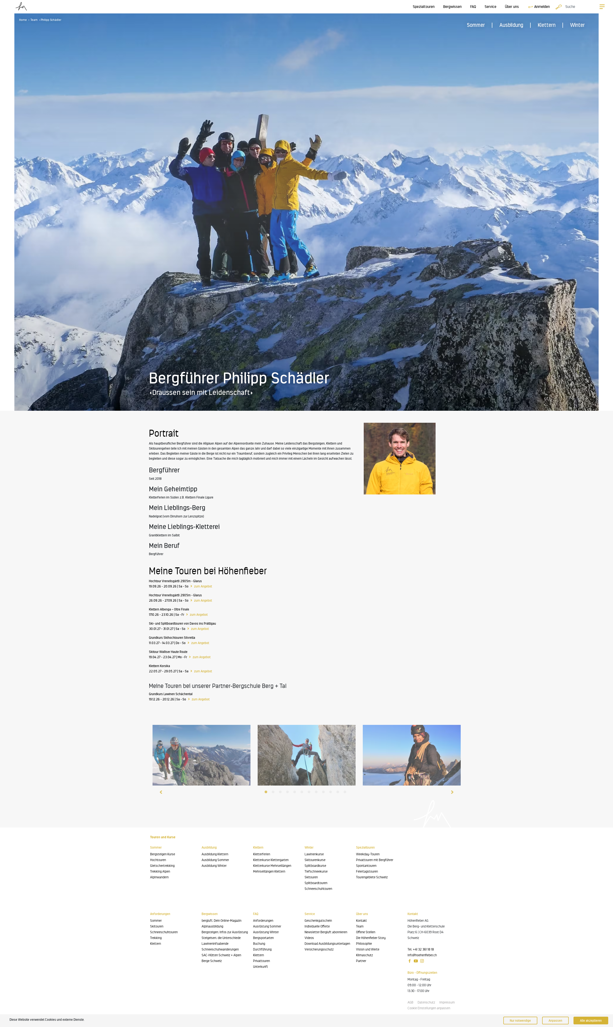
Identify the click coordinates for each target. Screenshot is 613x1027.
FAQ (473, 6)
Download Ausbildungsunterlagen (327, 944)
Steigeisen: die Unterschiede (221, 938)
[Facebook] (410, 961)
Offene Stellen (365, 932)
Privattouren (261, 961)
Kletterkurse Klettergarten (271, 860)
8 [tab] (317, 793)
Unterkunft (260, 967)
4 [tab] (288, 793)
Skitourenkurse (315, 860)
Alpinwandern (159, 877)
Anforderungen (263, 921)
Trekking (156, 938)
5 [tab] (295, 793)
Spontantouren (366, 866)
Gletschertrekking (162, 866)
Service (490, 6)
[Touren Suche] (557, 6)
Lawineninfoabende (215, 944)
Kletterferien (261, 854)
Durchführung (262, 949)
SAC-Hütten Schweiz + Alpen (221, 955)
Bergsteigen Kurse (162, 854)
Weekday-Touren (368, 854)
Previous (161, 792)
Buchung (259, 944)
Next (452, 792)
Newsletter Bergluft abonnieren (326, 932)
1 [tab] (267, 793)
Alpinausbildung (212, 926)
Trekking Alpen (160, 871)
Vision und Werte (367, 949)
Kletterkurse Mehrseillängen (272, 866)
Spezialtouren (424, 6)
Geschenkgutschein (318, 921)
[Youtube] (416, 961)
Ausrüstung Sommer (267, 926)
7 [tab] (310, 793)
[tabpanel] (201, 754)
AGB (410, 1002)
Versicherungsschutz (319, 949)
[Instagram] (422, 961)
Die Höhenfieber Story (371, 938)
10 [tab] (331, 793)
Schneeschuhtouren (318, 889)
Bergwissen (452, 6)
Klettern (547, 25)
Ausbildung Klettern (215, 854)
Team (34, 20)
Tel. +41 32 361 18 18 (421, 949)
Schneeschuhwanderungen (220, 949)
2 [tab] (274, 793)
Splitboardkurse (315, 866)
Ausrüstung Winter (266, 932)
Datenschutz (426, 1002)
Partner (361, 961)
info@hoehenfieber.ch (422, 955)
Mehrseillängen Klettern (269, 871)
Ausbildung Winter (214, 866)
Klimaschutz (364, 955)
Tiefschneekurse (316, 871)
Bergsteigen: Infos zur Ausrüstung (225, 932)
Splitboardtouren (316, 883)
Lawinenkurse (314, 854)
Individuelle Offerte (317, 926)
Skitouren (311, 877)
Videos (309, 938)
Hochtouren (158, 860)
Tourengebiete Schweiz (372, 877)
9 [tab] (324, 793)
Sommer (476, 25)
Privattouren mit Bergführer (374, 860)
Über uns (512, 6)
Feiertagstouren (367, 871)
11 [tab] (338, 793)
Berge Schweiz (212, 961)
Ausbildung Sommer (215, 860)
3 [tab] (281, 793)
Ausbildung (511, 25)
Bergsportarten (263, 938)
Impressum (447, 1002)
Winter (577, 25)
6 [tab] (303, 793)
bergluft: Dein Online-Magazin (221, 921)
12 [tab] (346, 793)
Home (23, 20)
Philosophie (364, 944)
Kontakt (361, 921)
